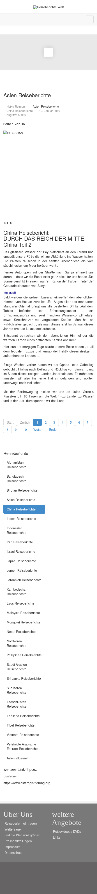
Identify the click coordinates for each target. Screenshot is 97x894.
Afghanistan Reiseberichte (16, 464)
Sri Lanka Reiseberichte (24, 678)
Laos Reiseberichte (20, 603)
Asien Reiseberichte (21, 499)
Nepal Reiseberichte (21, 631)
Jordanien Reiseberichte (24, 580)
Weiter (38, 429)
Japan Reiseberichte (21, 561)
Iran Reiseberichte (20, 542)
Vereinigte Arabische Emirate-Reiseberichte (23, 746)
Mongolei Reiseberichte (23, 622)
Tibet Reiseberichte (21, 725)
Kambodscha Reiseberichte (16, 591)
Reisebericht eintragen (21, 823)
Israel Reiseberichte (21, 551)
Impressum (13, 846)
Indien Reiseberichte (21, 518)
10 (25, 429)
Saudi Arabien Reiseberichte (17, 666)
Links (56, 837)
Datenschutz (13, 852)
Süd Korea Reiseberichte (16, 690)
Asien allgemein (18, 758)
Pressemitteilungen (18, 841)
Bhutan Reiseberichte (22, 490)
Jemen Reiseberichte (22, 570)
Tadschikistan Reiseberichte (16, 704)
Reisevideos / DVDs (67, 831)
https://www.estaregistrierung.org (26, 783)
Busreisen (10, 776)
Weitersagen (14, 829)
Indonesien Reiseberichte (16, 530)
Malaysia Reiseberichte (23, 612)
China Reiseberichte (21, 509)
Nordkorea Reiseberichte (16, 643)
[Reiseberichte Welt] (48, 7)
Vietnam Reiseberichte (23, 734)
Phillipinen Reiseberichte (24, 655)
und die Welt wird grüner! (22, 835)
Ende (53, 429)
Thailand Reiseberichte (23, 715)
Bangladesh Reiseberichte (16, 478)
